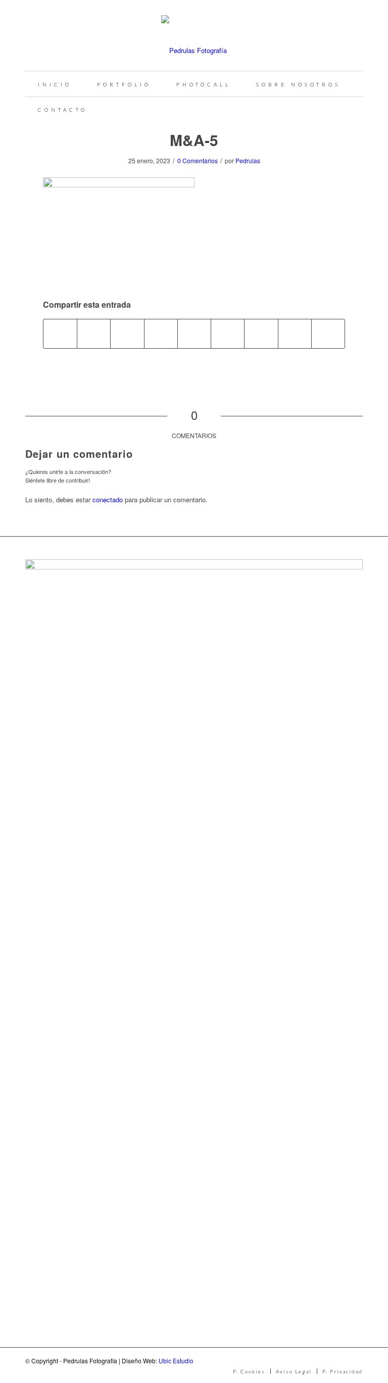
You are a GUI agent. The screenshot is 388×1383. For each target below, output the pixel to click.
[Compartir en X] (93, 333)
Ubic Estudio (176, 1360)
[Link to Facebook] (324, 1360)
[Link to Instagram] (340, 1360)
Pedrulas (247, 160)
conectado (107, 499)
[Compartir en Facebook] (60, 333)
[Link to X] (355, 1360)
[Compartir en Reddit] (294, 333)
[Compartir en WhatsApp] (127, 333)
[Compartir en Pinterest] (160, 333)
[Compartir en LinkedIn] (194, 333)
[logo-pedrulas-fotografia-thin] (194, 35)
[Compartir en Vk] (261, 333)
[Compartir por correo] (328, 333)
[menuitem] (54, 84)
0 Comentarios (197, 160)
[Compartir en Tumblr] (227, 333)
